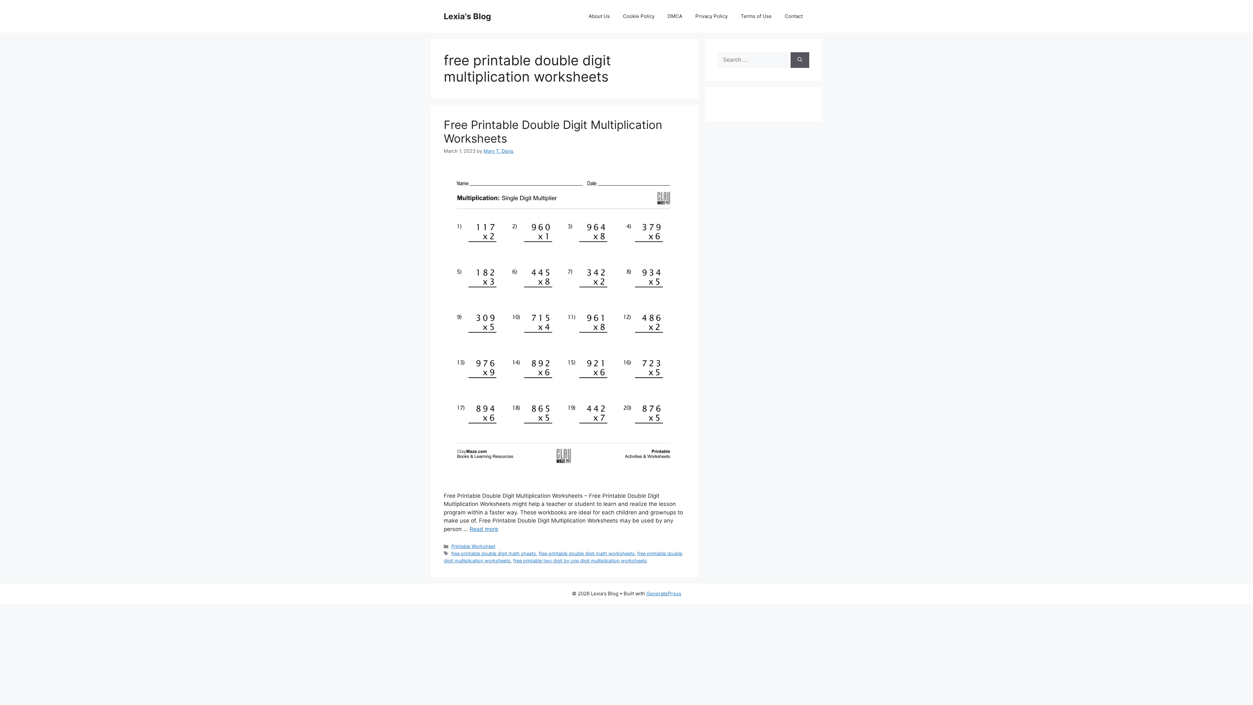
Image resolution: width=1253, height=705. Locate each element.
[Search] (800, 60)
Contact (794, 16)
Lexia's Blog (467, 16)
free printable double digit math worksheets (587, 553)
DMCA (675, 16)
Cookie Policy (639, 16)
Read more (484, 529)
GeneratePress (663, 593)
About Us (599, 16)
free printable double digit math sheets (493, 553)
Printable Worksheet (473, 546)
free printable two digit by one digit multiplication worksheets (580, 560)
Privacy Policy (711, 16)
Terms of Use (756, 16)
